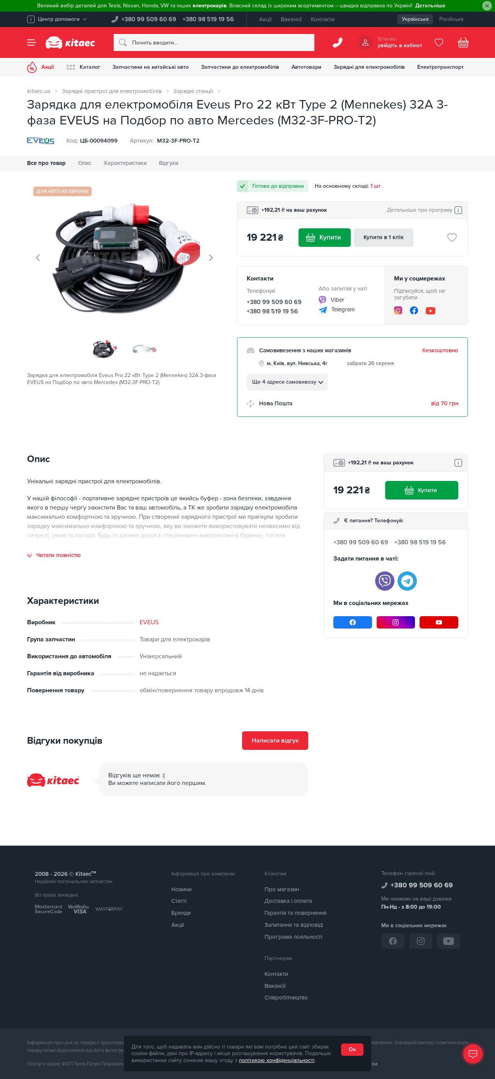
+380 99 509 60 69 (148, 19)
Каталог (90, 67)
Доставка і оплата (288, 900)
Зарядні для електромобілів (369, 67)
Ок (352, 1049)
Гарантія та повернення (295, 912)
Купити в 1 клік (384, 237)
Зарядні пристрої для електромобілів (112, 91)
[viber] (384, 581)
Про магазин (282, 889)
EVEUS (149, 622)
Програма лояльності (293, 936)
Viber (336, 299)
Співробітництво (286, 997)
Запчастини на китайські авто (151, 67)
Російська (451, 19)
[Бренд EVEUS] (40, 140)
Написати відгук (275, 740)
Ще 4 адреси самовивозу (284, 382)
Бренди (181, 912)
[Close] (487, 6)
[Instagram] (398, 310)
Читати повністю (58, 555)
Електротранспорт (440, 67)
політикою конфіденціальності (276, 1060)
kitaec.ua (38, 91)
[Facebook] (414, 310)
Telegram (342, 309)
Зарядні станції (193, 91)
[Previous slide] (38, 257)
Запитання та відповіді (294, 924)
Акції (265, 19)
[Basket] (463, 42)
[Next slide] (210, 257)
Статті (178, 900)
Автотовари (306, 67)
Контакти (323, 19)
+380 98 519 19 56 (208, 19)
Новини (181, 889)
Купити (330, 237)
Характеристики (125, 163)
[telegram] (407, 581)
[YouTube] (430, 310)
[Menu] (31, 42)
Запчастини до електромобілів (240, 67)
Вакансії (291, 19)
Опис (84, 163)
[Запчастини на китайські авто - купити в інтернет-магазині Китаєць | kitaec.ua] (70, 42)
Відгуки (168, 163)
